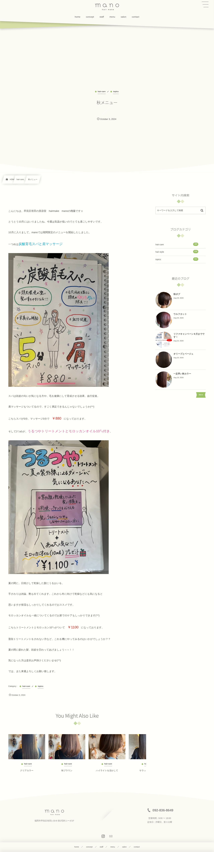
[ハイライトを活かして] (107, 746)
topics (176, 259)
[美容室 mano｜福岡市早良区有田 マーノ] (107, 7)
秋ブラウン (66, 770)
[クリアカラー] (26, 746)
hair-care (176, 244)
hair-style (176, 252)
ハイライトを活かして (107, 770)
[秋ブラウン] (66, 746)
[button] (205, 4)
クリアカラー (26, 770)
